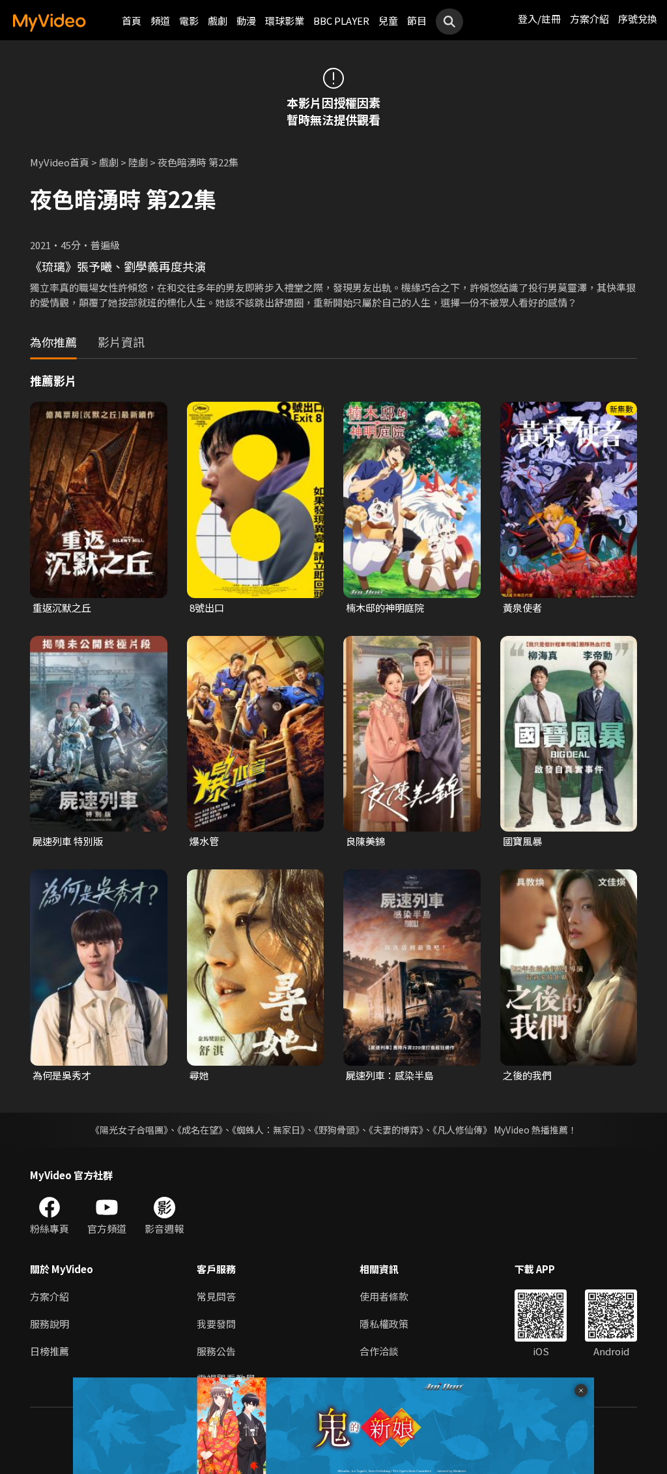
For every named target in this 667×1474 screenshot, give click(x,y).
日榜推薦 (49, 1351)
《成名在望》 (200, 1129)
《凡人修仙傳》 (462, 1129)
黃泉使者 (522, 607)
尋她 (199, 1075)
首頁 (131, 20)
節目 (417, 20)
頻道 (160, 20)
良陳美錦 (365, 841)
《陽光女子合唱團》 (129, 1129)
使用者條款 (384, 1296)
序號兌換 (637, 18)
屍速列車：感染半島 (390, 1075)
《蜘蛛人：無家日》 (268, 1129)
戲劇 (217, 20)
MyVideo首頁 (59, 162)
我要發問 (216, 1324)
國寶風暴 (522, 841)
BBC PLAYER (341, 20)
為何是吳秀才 (62, 1075)
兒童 (388, 20)
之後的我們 (527, 1075)
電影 (189, 20)
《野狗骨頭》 (337, 1129)
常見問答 (216, 1296)
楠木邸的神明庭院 (385, 607)
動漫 (246, 20)
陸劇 (138, 162)
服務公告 (216, 1351)
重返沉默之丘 (62, 607)
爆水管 (204, 841)
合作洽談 (379, 1351)
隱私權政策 (384, 1324)
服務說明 (49, 1324)
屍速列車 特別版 (68, 841)
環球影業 (284, 20)
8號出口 (207, 607)
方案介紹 (589, 18)
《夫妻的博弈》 (396, 1129)
